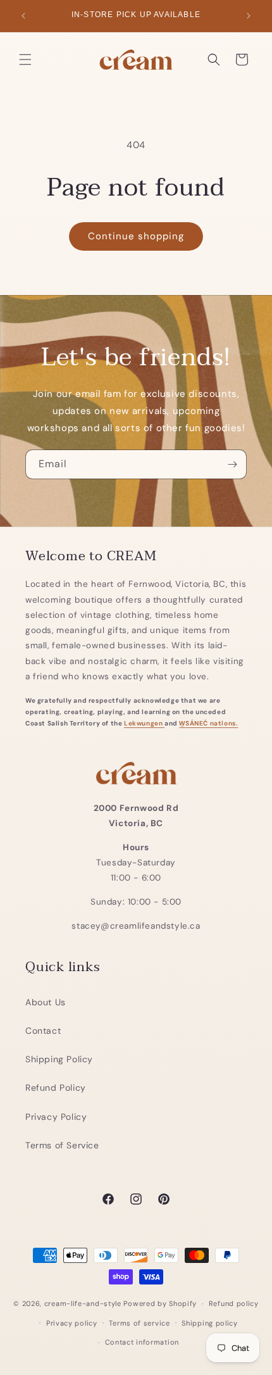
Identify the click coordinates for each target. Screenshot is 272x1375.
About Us (45, 1002)
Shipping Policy (59, 1059)
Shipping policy (210, 1323)
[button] (25, 59)
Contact (43, 1030)
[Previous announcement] (23, 16)
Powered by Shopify (160, 1303)
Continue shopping (136, 236)
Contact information (142, 1342)
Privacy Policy (56, 1116)
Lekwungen (144, 723)
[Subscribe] (232, 464)
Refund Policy (55, 1087)
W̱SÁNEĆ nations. (208, 723)
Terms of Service (62, 1145)
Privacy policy (71, 1323)
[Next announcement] (249, 16)
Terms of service (139, 1323)
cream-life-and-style (82, 1303)
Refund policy (234, 1303)
